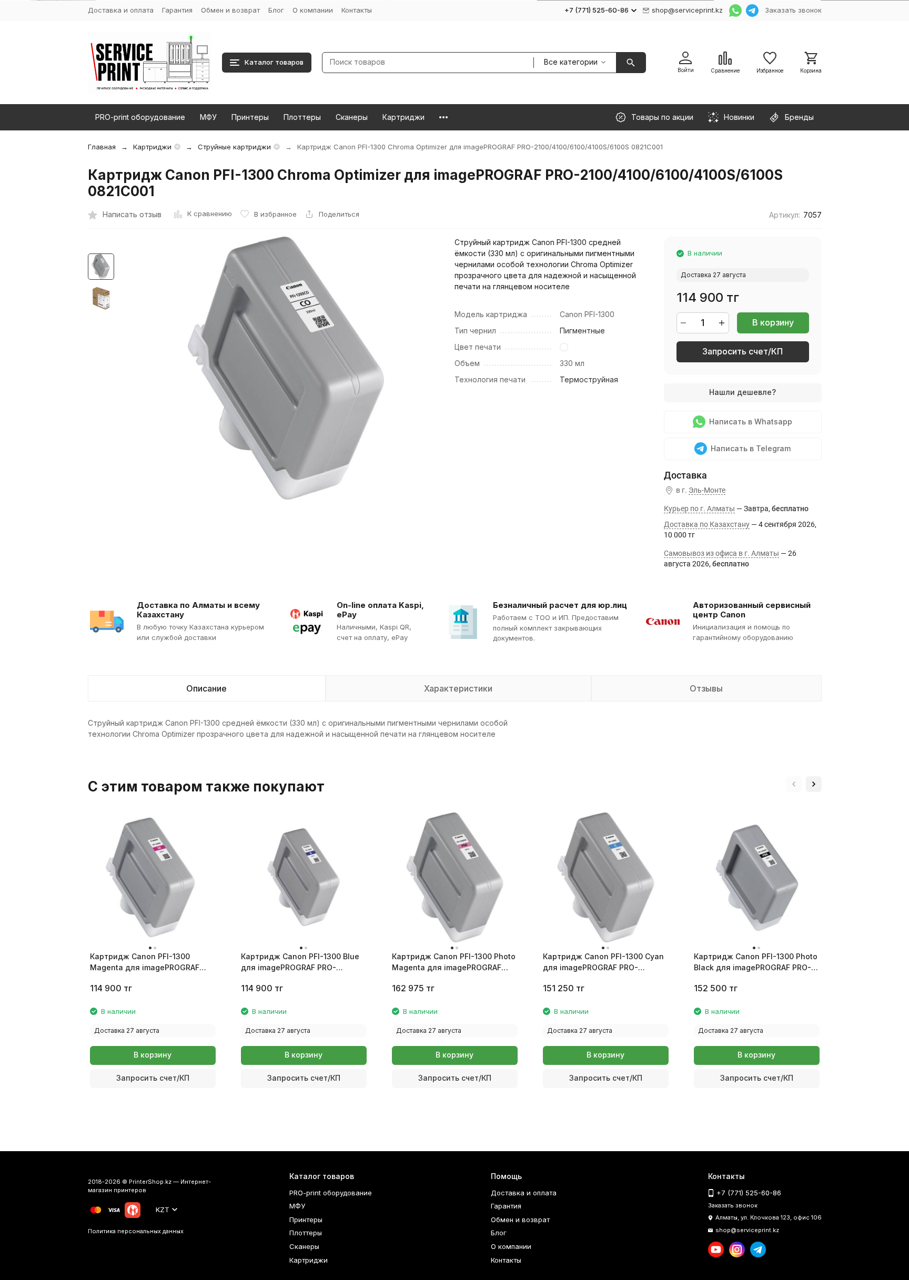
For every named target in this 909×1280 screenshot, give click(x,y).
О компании (312, 10)
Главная (102, 147)
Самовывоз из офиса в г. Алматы (721, 553)
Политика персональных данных (136, 1231)
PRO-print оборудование (140, 117)
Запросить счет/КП (742, 351)
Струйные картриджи (234, 147)
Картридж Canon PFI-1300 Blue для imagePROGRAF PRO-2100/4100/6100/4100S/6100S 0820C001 (300, 962)
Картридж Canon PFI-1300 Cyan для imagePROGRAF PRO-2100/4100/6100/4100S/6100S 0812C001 (603, 962)
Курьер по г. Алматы (699, 508)
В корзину (773, 322)
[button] (794, 784)
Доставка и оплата (121, 10)
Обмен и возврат (230, 10)
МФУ (208, 117)
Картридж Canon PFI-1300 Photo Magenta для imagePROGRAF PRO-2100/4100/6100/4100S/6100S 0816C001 (454, 962)
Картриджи (403, 117)
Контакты (356, 10)
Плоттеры (302, 117)
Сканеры (352, 117)
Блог (276, 10)
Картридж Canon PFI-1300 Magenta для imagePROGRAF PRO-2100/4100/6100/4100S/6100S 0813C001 (144, 962)
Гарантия (177, 10)
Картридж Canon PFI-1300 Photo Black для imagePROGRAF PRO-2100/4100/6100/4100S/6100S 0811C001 (755, 962)
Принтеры (250, 117)
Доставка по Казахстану (707, 524)
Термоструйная (589, 379)
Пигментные (582, 330)
